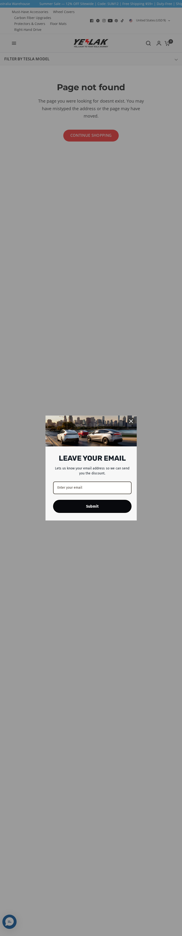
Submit (92, 506)
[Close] (131, 421)
